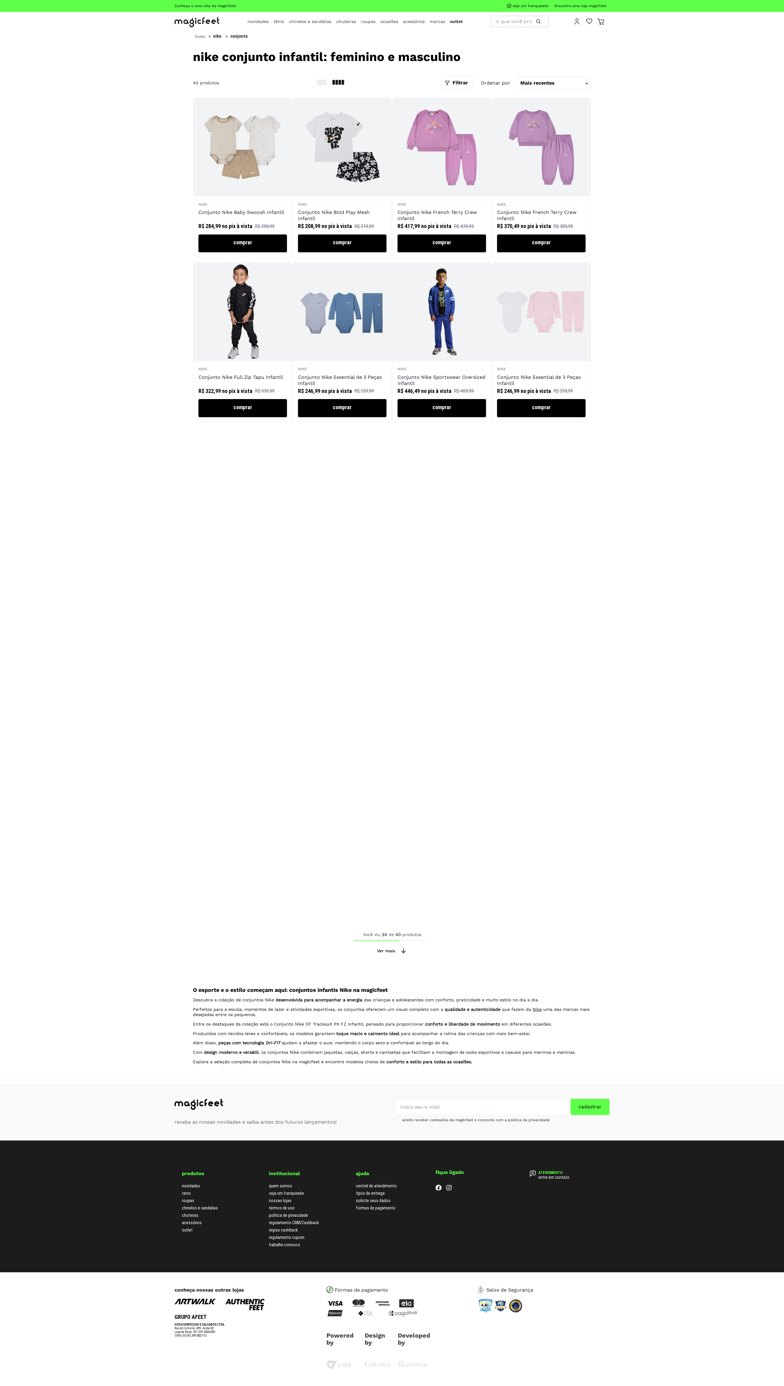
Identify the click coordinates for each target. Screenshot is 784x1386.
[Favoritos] (589, 21)
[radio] (321, 82)
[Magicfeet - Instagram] (449, 1189)
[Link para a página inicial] (200, 36)
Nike (217, 36)
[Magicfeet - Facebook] (438, 1189)
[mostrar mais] (392, 951)
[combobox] (520, 21)
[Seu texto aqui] (413, 1366)
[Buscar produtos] (494, 21)
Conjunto (239, 36)
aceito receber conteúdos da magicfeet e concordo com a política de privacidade (476, 1120)
